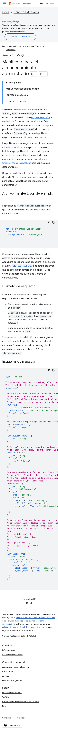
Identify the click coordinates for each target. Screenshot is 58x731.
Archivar (6, 676)
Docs (5, 12)
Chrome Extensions (26, 12)
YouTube (6, 697)
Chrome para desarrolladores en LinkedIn (20, 701)
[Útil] (18, 55)
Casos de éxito (8, 671)
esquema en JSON (40, 117)
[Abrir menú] (4, 3)
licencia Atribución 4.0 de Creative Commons (35, 617)
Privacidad (20, 718)
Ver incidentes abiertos (12, 654)
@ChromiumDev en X (12, 692)
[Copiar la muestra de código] (53, 222)
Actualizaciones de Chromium (15, 667)
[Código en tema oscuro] (49, 222)
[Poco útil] (23, 55)
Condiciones (7, 718)
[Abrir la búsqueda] (35, 3)
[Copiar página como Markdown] (41, 74)
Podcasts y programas (12, 680)
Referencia (10, 49)
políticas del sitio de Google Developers (19, 627)
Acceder (50, 3)
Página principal (9, 46)
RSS (4, 706)
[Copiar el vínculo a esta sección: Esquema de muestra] (38, 362)
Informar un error (10, 650)
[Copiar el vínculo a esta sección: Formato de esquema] (38, 286)
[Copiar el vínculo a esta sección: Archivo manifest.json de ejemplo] (5, 197)
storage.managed (28, 177)
